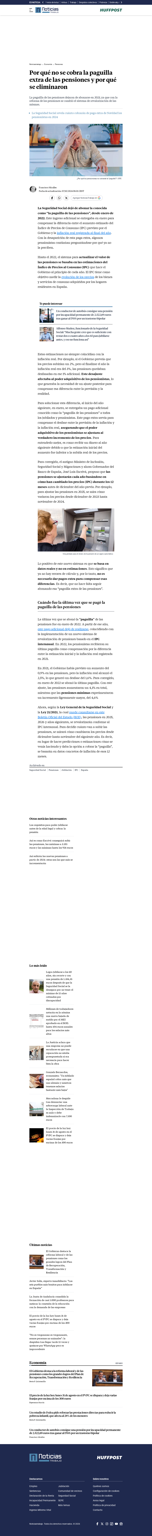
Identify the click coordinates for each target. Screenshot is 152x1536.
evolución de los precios (77, 277)
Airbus (64, 2)
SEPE (61, 1500)
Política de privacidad (104, 1505)
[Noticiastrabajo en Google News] (121, 1523)
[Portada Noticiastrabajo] (45, 1458)
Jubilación (66, 770)
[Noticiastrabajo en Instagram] (106, 1523)
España (84, 770)
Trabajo (73, 2)
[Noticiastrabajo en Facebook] (97, 1523)
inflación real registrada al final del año (84, 233)
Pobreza (103, 2)
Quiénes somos (101, 1486)
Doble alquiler (116, 2)
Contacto (97, 1510)
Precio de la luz (52, 2)
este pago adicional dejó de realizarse (63, 629)
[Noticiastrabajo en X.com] (102, 1523)
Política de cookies (103, 1495)
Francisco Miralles (48, 187)
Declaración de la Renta (41, 1495)
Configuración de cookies (106, 1491)
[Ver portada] (46, 10)
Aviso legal (98, 1500)
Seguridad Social (37, 770)
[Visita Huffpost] (111, 10)
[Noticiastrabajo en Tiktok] (111, 1523)
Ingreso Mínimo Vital (40, 1510)
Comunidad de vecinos (70, 1491)
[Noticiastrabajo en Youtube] (116, 1523)
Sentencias (35, 1491)
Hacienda (34, 1505)
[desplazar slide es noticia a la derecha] (121, 2)
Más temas (64, 1505)
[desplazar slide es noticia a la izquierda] (43, 2)
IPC (77, 770)
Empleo (33, 1486)
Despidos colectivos (88, 2)
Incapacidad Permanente (42, 1500)
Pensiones (54, 770)
